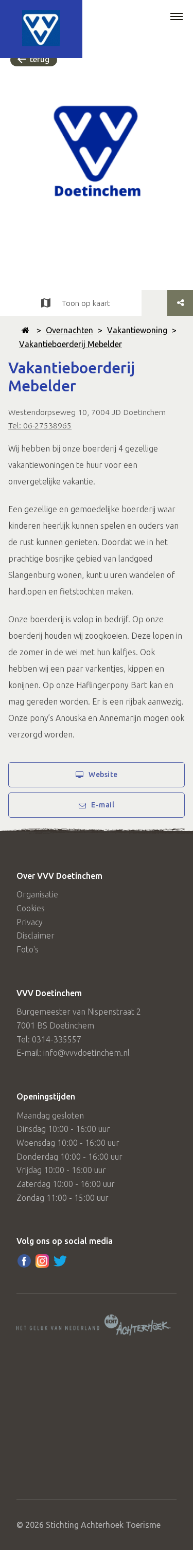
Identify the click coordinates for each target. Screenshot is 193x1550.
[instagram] (42, 1261)
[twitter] (60, 1261)
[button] (176, 17)
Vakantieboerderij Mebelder (70, 344)
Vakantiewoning (137, 330)
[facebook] (24, 1261)
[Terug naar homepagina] (25, 330)
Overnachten (69, 330)
